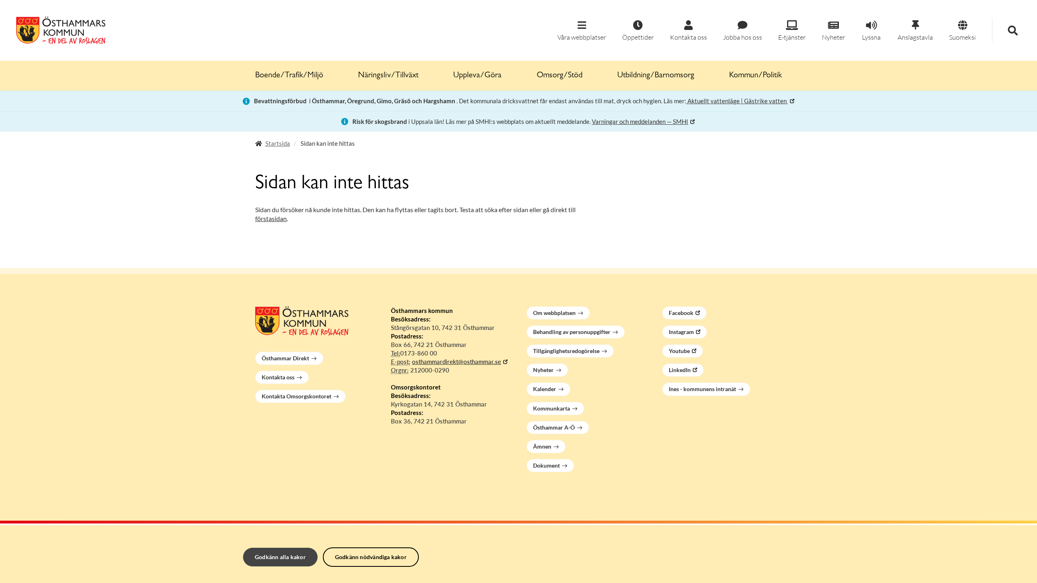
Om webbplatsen (554, 312)
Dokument (546, 465)
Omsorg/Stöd (560, 76)
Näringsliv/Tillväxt (388, 76)
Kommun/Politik (755, 76)
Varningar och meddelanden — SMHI (640, 121)
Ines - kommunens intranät (702, 388)
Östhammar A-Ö (554, 427)
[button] (581, 31)
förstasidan (271, 218)
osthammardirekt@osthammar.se (456, 361)
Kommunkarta (551, 408)
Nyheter (543, 369)
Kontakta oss (278, 377)
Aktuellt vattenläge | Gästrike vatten (737, 100)
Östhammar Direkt (285, 358)
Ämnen (542, 446)
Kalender (544, 388)
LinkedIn (680, 369)
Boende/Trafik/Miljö (289, 76)
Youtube (679, 350)
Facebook (681, 312)
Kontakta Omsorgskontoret (296, 396)
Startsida (277, 143)
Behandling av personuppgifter (571, 331)
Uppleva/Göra (477, 76)
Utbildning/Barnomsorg (655, 76)
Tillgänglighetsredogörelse (566, 350)
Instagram (681, 331)
